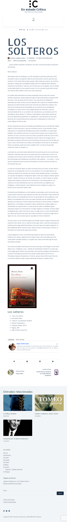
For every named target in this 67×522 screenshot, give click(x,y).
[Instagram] (9, 511)
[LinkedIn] (40, 361)
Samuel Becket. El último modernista (15, 439)
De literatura (7, 455)
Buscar (5, 490)
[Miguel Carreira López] (12, 347)
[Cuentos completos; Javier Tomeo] (49, 403)
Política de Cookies (9, 500)
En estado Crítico (33, 9)
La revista (6, 467)
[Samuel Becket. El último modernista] (17, 428)
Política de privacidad (9, 502)
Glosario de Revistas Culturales (12, 484)
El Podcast (6, 472)
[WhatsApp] (52, 361)
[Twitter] (57, 344)
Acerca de (11, 339)
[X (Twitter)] (27, 361)
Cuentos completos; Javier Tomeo (46, 414)
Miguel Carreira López (23, 344)
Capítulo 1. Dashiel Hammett (14, 469)
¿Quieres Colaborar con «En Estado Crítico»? (16, 481)
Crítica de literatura (45, 58)
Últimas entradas (20, 339)
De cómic (6, 458)
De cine (5, 453)
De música (6, 460)
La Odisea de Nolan (9, 414)
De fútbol (6, 462)
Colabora (5, 465)
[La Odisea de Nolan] (17, 403)
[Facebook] (14, 361)
